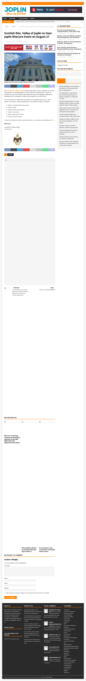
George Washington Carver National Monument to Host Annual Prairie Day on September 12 (69, 88)
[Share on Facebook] (7, 86)
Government (67, 634)
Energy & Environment (69, 629)
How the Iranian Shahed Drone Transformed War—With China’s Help (68, 30)
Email (6, 583)
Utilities (66, 670)
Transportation (67, 663)
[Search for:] (73, 21)
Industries (12, 18)
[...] (5, 622)
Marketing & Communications (71, 646)
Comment (7, 566)
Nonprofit (66, 650)
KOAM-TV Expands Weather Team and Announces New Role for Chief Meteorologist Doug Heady (52, 638)
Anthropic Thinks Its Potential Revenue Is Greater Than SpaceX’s (69, 42)
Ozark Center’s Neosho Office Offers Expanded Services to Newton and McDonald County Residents (69, 109)
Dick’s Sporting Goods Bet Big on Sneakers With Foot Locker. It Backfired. (69, 48)
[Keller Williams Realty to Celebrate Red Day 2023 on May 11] (30, 483)
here (53, 120)
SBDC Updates (67, 658)
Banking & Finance (68, 613)
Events (32, 18)
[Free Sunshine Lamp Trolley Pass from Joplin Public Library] (47, 483)
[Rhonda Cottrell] (46, 612)
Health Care (67, 636)
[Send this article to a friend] (33, 86)
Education (66, 627)
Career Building (68, 615)
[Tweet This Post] (14, 86)
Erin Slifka (19, 41)
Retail (65, 657)
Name (6, 578)
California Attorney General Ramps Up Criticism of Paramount (68, 54)
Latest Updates (23, 18)
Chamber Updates (68, 617)
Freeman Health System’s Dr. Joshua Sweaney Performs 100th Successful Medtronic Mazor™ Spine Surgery (69, 103)
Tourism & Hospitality (69, 662)
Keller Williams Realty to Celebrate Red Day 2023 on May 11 (29, 549)
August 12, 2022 (10, 41)
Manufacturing (67, 644)
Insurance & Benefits (69, 641)
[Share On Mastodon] (52, 86)
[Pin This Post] (26, 86)
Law (65, 643)
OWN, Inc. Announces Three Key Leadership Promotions (52, 661)
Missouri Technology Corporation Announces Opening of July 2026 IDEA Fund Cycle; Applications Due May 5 (12, 439)
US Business (67, 669)
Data (65, 623)
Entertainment (67, 630)
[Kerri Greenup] (46, 659)
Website (6, 588)
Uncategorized (67, 667)
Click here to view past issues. (11, 639)
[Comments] (78, 80)
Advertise (5, 3)
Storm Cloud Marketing (46, 677)
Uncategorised (67, 665)
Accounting (66, 610)
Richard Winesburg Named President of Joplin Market (51, 650)
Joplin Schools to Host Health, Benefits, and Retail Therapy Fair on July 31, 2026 (52, 627)
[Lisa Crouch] (46, 649)
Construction (67, 620)
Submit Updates (15, 3)
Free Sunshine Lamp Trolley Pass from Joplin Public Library (47, 549)
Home (5, 18)
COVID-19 (66, 622)
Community (67, 618)
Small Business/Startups (70, 660)
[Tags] (69, 80)
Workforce (66, 672)
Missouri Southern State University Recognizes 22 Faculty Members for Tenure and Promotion (69, 143)
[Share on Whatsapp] (45, 86)
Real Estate (67, 651)
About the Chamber (26, 3)
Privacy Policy (9, 627)
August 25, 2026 (61, 33)
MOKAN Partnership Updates (71, 648)
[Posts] (61, 80)
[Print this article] (39, 86)
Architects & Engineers (69, 611)
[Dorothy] (46, 637)
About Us (7, 606)
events (10, 154)
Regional (66, 653)
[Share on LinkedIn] (20, 86)
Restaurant (67, 655)
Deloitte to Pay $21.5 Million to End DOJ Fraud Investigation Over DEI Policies (69, 36)
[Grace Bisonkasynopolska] (46, 624)
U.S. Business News (63, 26)
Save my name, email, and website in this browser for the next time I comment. (27, 593)
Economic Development (70, 625)
